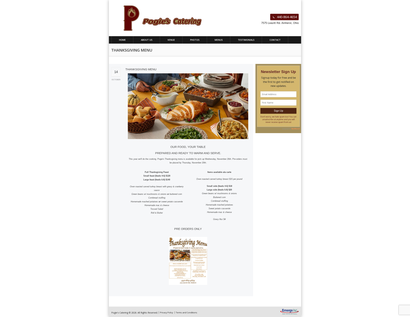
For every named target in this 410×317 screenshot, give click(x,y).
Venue (171, 39)
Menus (219, 39)
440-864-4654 (286, 17)
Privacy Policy (166, 312)
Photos (194, 39)
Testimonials (246, 39)
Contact (275, 39)
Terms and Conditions (186, 312)
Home (122, 39)
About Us (146, 39)
